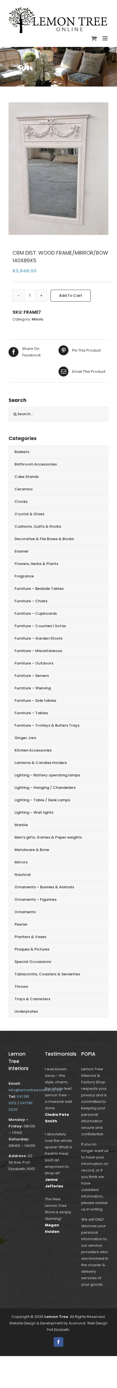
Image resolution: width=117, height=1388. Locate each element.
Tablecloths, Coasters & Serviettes (47, 974)
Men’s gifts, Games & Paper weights (48, 837)
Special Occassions (32, 961)
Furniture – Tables (31, 713)
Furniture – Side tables (35, 700)
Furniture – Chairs (30, 601)
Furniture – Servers (31, 675)
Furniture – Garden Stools (38, 638)
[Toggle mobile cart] (94, 38)
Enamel (21, 551)
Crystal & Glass (29, 514)
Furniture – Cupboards (35, 613)
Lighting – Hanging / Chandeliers (45, 787)
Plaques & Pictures (31, 949)
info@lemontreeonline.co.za (35, 1090)
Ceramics (23, 489)
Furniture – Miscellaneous (38, 650)
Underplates (26, 1011)
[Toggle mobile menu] (105, 38)
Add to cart (70, 295)
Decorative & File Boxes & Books (44, 539)
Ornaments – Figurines (35, 899)
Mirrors (37, 319)
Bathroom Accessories (35, 464)
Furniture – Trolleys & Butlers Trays (47, 725)
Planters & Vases (30, 936)
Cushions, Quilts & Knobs (37, 526)
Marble (21, 825)
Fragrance (24, 576)
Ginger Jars (25, 737)
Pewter (21, 924)
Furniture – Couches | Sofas (40, 626)
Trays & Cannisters (32, 999)
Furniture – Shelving (32, 688)
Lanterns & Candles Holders (40, 762)
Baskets (21, 451)
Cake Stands (26, 476)
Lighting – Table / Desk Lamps (42, 800)
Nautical (22, 874)
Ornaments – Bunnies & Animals (44, 887)
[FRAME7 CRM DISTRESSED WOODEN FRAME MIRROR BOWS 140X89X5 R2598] (58, 168)
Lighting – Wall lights (33, 812)
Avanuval (77, 1323)
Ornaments (25, 912)
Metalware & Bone (31, 849)
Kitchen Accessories (33, 750)
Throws (21, 986)
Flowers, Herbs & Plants (36, 563)
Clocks (21, 501)
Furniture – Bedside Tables (39, 588)
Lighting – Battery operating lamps (47, 775)
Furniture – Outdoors (33, 663)
